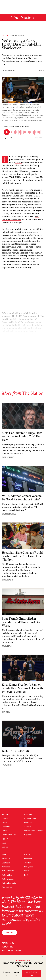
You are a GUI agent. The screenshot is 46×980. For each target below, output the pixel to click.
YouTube (27, 871)
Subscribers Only (24, 960)
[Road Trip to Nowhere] (23, 734)
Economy (6, 827)
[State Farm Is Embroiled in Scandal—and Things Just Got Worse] (23, 602)
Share (39, 70)
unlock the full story (31, 973)
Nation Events (8, 871)
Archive (27, 827)
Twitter (27, 863)
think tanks (11, 328)
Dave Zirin (6, 712)
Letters (5, 847)
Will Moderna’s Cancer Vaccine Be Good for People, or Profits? (22, 497)
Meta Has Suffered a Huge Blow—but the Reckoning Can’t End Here (22, 436)
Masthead (28, 823)
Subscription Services (33, 831)
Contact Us (6, 863)
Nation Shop (7, 875)
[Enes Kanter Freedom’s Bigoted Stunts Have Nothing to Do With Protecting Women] (23, 668)
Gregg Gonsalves (8, 70)
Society (5, 36)
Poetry (5, 843)
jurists (5, 325)
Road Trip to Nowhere (15, 751)
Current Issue (30, 818)
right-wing (27, 325)
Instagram (28, 867)
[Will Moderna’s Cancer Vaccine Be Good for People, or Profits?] (23, 479)
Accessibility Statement (12, 951)
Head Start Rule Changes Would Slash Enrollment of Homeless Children (22, 556)
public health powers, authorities (17, 331)
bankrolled (13, 325)
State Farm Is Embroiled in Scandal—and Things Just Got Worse (21, 622)
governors (32, 316)
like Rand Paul (18, 322)
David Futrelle (8, 457)
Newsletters (7, 887)
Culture (5, 831)
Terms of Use (7, 947)
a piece (18, 162)
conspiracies (27, 337)
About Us (6, 859)
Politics (5, 818)
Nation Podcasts (9, 883)
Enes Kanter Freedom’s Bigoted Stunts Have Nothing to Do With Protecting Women (22, 688)
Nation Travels (8, 879)
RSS (26, 875)
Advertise (6, 867)
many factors (28, 204)
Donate (9, 932)
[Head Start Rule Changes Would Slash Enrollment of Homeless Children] (23, 536)
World (4, 823)
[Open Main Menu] (4, 17)
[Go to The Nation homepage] (23, 17)
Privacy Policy (8, 943)
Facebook (28, 859)
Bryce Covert (7, 580)
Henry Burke (7, 765)
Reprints (27, 835)
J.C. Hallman (7, 646)
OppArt (5, 839)
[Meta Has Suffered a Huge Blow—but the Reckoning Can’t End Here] (23, 416)
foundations (37, 325)
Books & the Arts (9, 835)
